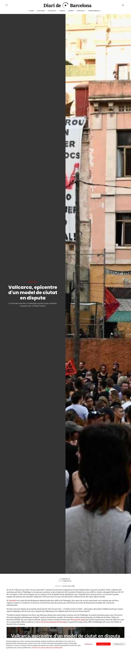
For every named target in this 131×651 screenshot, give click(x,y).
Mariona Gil (66, 579)
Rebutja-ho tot (119, 644)
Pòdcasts (52, 11)
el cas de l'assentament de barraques (53, 622)
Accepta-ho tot (103, 644)
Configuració (88, 644)
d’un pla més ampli (77, 620)
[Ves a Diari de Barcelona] (65, 5)
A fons (31, 11)
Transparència (94, 11)
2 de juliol (12, 600)
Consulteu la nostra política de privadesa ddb (47, 648)
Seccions (41, 11)
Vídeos (62, 11)
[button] (7, 5)
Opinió (71, 11)
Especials (81, 11)
